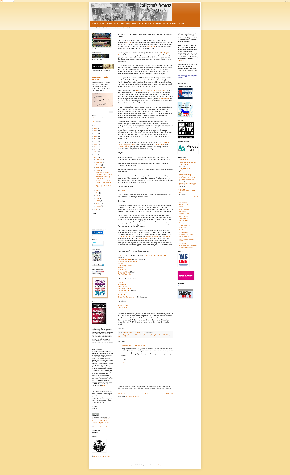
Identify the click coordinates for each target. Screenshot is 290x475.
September (99, 167)
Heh (180, 170)
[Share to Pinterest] (152, 332)
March (98, 201)
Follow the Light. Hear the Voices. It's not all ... (103, 186)
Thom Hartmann (184, 237)
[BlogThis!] (148, 332)
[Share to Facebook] (151, 332)
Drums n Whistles (124, 272)
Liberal (141, 335)
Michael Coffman (123, 147)
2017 (96, 139)
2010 (96, 157)
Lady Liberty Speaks (125, 265)
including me (143, 238)
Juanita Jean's (183, 218)
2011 (96, 154)
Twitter (123, 190)
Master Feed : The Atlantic (187, 183)
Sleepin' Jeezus (123, 293)
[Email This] (146, 332)
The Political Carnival (125, 259)
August (98, 170)
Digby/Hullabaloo (184, 209)
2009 (96, 209)
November (99, 162)
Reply (123, 362)
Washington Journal (123, 337)
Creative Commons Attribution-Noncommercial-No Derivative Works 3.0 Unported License (101, 420)
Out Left (120, 309)
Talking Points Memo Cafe (126, 236)
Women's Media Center (186, 247)
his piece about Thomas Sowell (156, 255)
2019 (96, 133)
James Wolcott (183, 216)
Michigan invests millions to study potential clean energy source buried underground (187, 177)
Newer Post (121, 393)
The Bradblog (183, 230)
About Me (98, 27)
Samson (124, 345)
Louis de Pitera (183, 220)
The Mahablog (183, 232)
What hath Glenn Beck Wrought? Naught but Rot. (104, 173)
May (97, 195)
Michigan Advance (185, 174)
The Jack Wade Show (125, 274)
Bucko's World (122, 307)
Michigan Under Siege (114, 27)
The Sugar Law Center (186, 234)
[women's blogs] (178, 285)
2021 (96, 128)
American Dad (122, 286)
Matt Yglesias (183, 223)
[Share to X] (149, 332)
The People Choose (124, 288)
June (97, 193)
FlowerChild (122, 284)
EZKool (120, 263)
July (97, 190)
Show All (196, 196)
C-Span (128, 42)
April (97, 198)
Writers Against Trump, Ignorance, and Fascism (133, 27)
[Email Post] (143, 332)
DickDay (120, 282)
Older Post (169, 393)
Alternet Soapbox (152, 236)
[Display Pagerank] (94, 433)
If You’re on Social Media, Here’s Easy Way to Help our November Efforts (187, 162)
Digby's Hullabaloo (185, 169)
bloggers (125, 335)
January (98, 206)
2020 (96, 131)
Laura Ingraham (163, 99)
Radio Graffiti (122, 270)
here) (103, 385)
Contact (105, 27)
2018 (96, 136)
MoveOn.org (139, 90)
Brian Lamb (151, 46)
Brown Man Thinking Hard (126, 297)
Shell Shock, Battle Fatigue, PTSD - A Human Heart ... (104, 181)
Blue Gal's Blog (183, 204)
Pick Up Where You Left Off (187, 185)
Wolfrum (121, 268)
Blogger (160, 465)
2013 (96, 149)
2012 (96, 152)
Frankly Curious (184, 213)
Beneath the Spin (123, 291)
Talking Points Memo (156, 335)
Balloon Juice (183, 159)
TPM (164, 335)
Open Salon (166, 236)
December (99, 159)
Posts (96, 118)
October (98, 165)
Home (92, 27)
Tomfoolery (121, 255)
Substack (181, 60)
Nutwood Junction (124, 305)
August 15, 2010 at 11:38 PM (136, 345)
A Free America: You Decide (127, 261)
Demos (181, 207)
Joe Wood (121, 295)
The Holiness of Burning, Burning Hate (103, 177)
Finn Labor (182, 211)
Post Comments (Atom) (133, 396)
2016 (96, 141)
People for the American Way (155, 90)
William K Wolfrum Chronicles (188, 245)
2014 (96, 146)
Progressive (147, 335)
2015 (96, 144)
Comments (97, 121)
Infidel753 (182, 189)
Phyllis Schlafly (160, 144)
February (99, 203)
